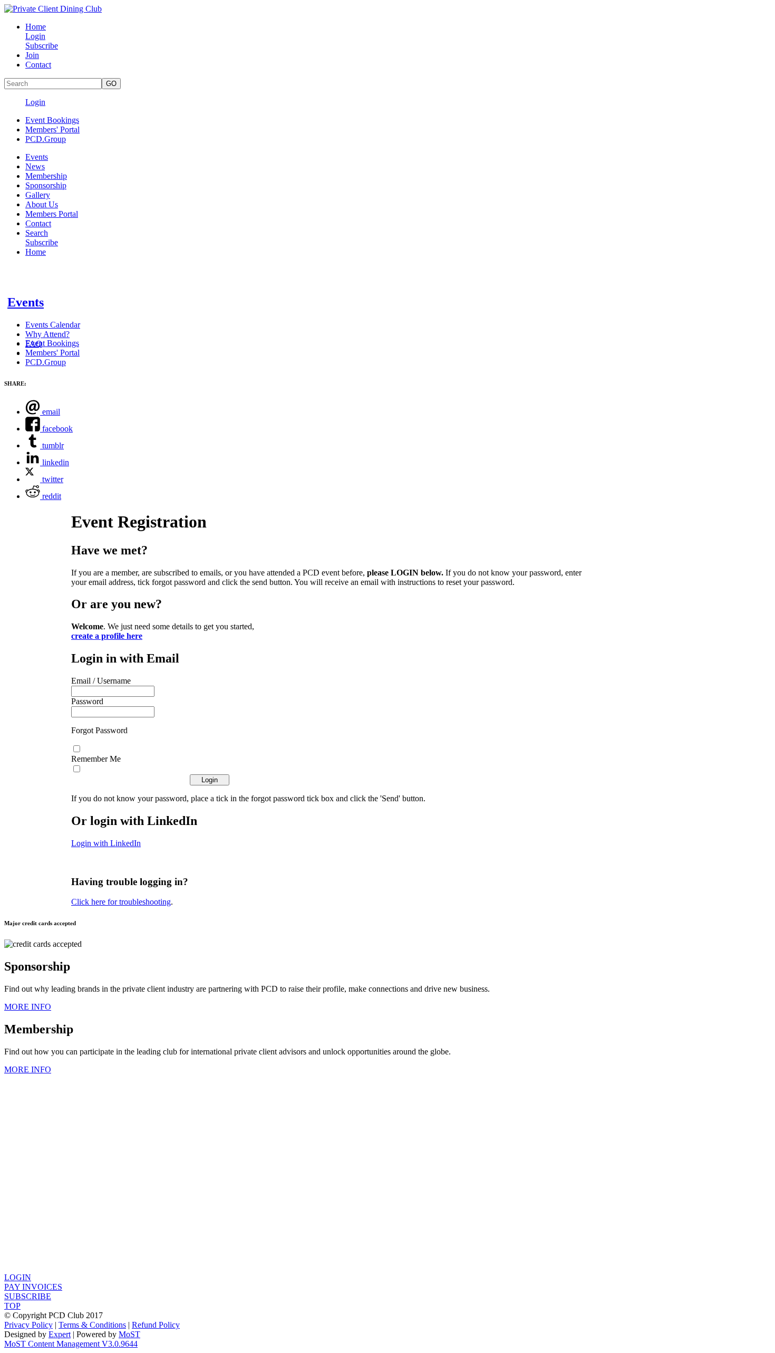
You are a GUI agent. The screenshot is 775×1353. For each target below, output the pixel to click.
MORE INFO (27, 1006)
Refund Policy (156, 1324)
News (35, 166)
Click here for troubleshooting (121, 901)
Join (32, 55)
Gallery (37, 194)
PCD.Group (45, 139)
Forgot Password (99, 730)
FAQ (33, 343)
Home (35, 26)
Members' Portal (52, 129)
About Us (41, 204)
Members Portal (51, 213)
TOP (12, 1305)
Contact (38, 64)
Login (35, 36)
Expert (60, 1334)
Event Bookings (52, 120)
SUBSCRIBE (27, 1296)
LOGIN (17, 1277)
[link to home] (53, 8)
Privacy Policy (28, 1324)
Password (87, 701)
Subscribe (41, 45)
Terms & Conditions (92, 1324)
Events (36, 156)
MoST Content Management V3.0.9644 (71, 1343)
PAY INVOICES (33, 1286)
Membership (46, 175)
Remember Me (96, 758)
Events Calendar (52, 324)
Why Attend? (47, 334)
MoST (129, 1334)
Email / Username (101, 680)
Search (36, 232)
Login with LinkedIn (106, 843)
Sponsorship (45, 185)
